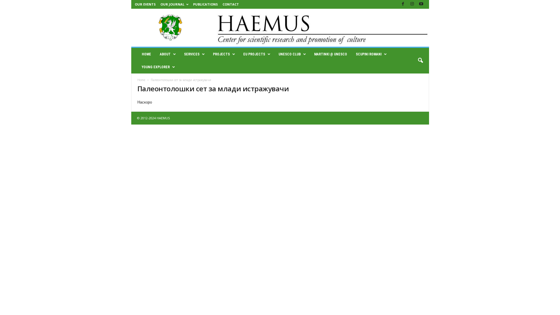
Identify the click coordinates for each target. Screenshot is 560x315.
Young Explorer (156, 67)
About (165, 54)
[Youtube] (421, 4)
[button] (420, 60)
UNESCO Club (290, 54)
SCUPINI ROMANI (369, 54)
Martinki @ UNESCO (330, 54)
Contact (231, 4)
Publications (205, 4)
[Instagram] (412, 4)
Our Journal (172, 4)
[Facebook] (403, 4)
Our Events (145, 4)
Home (146, 54)
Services (192, 54)
